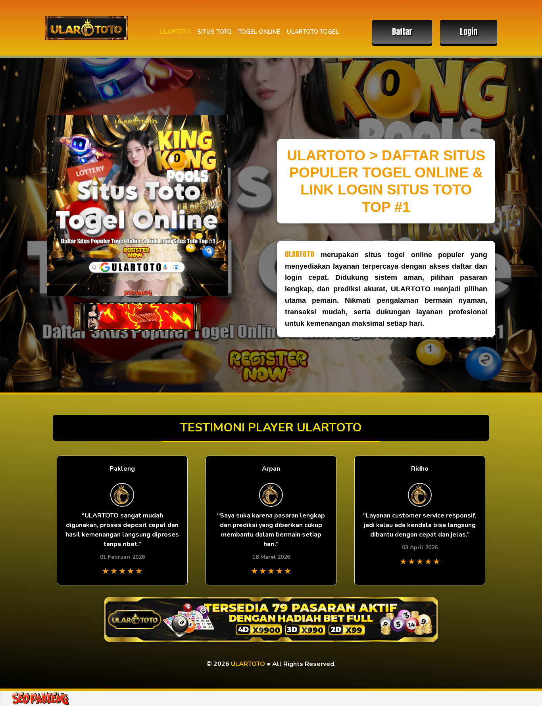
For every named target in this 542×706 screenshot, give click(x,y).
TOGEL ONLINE (259, 32)
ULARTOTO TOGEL (313, 32)
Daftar (402, 31)
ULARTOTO (175, 32)
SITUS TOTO (214, 32)
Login (468, 31)
